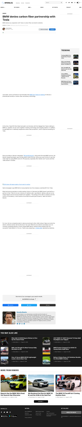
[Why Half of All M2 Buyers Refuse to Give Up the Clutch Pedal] (4, 338)
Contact (48, 411)
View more (40, 401)
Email (48, 305)
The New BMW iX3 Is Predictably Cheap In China (66, 57)
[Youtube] (72, 2)
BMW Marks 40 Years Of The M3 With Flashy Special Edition (66, 83)
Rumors (4, 13)
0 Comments (52, 29)
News (29, 7)
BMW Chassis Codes (40, 411)
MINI (80, 7)
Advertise (27, 413)
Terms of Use (38, 413)
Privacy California (28, 417)
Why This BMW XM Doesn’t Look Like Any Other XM (66, 69)
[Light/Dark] (78, 2)
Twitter (29, 305)
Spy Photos (55, 7)
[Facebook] (66, 2)
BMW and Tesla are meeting (37, 94)
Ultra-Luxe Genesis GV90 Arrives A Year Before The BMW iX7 (66, 63)
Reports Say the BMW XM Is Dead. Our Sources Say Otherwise (13, 394)
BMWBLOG (5, 25)
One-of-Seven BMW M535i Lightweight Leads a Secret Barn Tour (24, 358)
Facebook (11, 305)
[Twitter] (69, 2)
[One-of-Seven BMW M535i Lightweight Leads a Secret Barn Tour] (4, 357)
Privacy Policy (38, 414)
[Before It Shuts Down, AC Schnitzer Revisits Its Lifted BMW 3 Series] (46, 357)
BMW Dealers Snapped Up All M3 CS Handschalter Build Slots (64, 348)
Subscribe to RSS (28, 414)
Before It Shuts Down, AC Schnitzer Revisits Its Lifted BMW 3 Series (67, 358)
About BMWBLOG (28, 411)
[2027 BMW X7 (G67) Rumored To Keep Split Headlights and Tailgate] (46, 338)
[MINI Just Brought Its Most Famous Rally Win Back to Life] (4, 347)
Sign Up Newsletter (50, 413)
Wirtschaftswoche (29, 155)
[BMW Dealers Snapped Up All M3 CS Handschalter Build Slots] (46, 347)
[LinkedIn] (24, 324)
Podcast (68, 7)
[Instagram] (74, 2)
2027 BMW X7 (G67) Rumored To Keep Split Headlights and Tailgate (67, 338)
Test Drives (16, 7)
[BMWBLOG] (11, 408)
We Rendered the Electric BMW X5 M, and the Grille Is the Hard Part (40, 394)
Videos (41, 7)
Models (2, 7)
